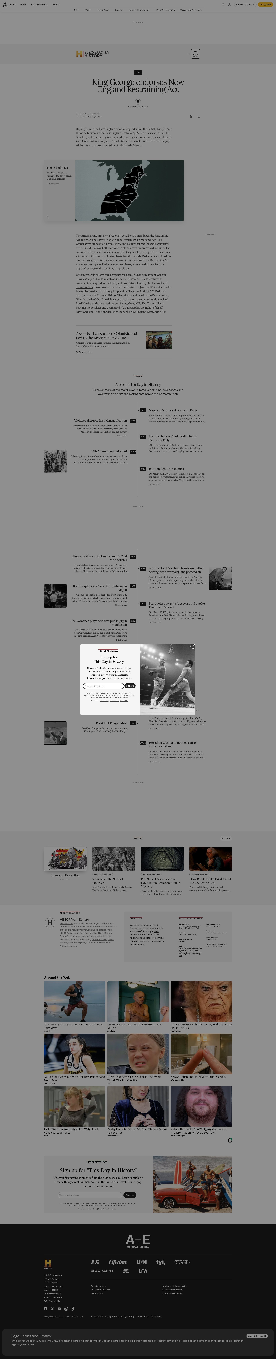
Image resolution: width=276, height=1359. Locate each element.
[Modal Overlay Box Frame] (137, 679)
